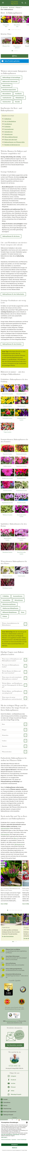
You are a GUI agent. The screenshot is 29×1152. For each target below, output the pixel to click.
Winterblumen (8, 134)
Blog (15, 838)
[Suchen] (22, 3)
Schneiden (5, 735)
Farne (22, 612)
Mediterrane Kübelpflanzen (10, 608)
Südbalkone (7, 119)
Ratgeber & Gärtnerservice (12, 145)
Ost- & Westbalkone (10, 121)
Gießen (4, 740)
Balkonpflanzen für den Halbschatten (13, 294)
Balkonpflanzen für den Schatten (12, 344)
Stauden (17, 102)
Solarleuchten (7, 102)
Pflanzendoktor (5, 834)
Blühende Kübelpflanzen (10, 612)
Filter (15, 56)
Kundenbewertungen (11, 1021)
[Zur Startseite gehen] (14, 3)
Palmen (5, 616)
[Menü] (3, 3)
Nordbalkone (8, 124)
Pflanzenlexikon (6, 751)
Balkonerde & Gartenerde (10, 81)
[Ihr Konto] (25, 3)
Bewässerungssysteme (9, 89)
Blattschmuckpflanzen (9, 604)
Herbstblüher (6, 600)
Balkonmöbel (6, 85)
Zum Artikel (4, 904)
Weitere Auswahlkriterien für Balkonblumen (10, 624)
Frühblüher (7, 126)
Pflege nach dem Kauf (10, 139)
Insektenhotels (7, 97)
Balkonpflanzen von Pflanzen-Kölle (14, 142)
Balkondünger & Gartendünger (11, 77)
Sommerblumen (9, 129)
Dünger (4, 730)
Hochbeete (18, 93)
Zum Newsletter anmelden (14, 1045)
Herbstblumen (8, 132)
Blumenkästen (7, 93)
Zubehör (4, 746)
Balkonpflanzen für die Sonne (11, 236)
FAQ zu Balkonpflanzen (11, 137)
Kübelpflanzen (20, 97)
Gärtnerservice (18, 844)
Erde (3, 724)
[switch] (16, 1017)
